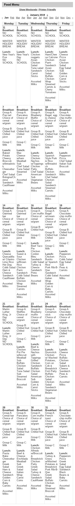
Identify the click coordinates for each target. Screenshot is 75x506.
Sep (51, 17)
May (29, 17)
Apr (23, 17)
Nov (62, 17)
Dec (68, 17)
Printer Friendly (47, 9)
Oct (57, 17)
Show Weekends (28, 9)
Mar (18, 17)
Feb (12, 17)
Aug (45, 17)
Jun (35, 17)
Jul (40, 17)
